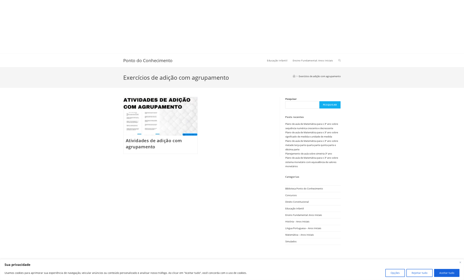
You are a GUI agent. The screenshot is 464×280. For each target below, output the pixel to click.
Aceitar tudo (446, 273)
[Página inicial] (294, 76)
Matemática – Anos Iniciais (299, 234)
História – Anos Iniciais (297, 221)
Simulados (291, 241)
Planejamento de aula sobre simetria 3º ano (308, 153)
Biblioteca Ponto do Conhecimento (304, 188)
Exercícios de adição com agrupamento (320, 76)
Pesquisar (291, 99)
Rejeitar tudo (419, 273)
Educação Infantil (294, 208)
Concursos (291, 195)
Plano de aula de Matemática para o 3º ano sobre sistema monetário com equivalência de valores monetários (311, 162)
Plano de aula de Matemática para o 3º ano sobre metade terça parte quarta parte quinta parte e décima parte (311, 145)
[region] (232, 269)
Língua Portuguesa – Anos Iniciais (303, 228)
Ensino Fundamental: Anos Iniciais (303, 215)
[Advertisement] (109, 25)
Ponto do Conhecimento (148, 60)
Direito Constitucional (297, 201)
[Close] (460, 262)
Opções (395, 273)
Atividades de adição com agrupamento (154, 143)
